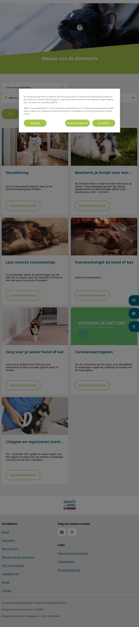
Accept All (104, 123)
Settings (35, 123)
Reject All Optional (77, 123)
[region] (69, 110)
